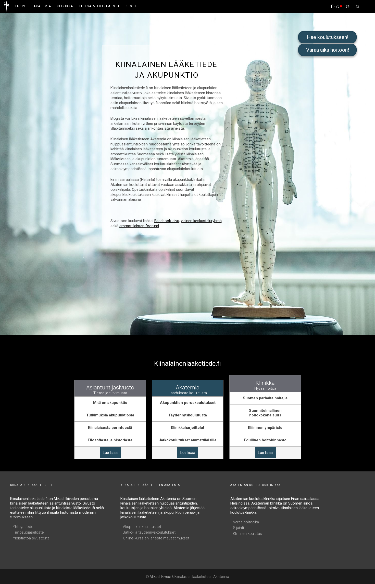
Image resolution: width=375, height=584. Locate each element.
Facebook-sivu (166, 221)
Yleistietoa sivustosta (31, 538)
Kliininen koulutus (247, 533)
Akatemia (42, 6)
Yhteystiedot (24, 526)
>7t (338, 6)
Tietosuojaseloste (28, 532)
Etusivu (20, 6)
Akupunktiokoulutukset (142, 526)
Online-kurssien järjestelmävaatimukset (156, 538)
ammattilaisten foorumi (139, 226)
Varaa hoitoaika (246, 522)
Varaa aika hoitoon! (327, 50)
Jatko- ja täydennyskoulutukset (149, 532)
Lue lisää (110, 452)
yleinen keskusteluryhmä (201, 221)
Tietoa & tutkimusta (99, 6)
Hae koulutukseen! (327, 37)
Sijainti (238, 527)
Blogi (131, 6)
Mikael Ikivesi (160, 577)
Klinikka (65, 6)
